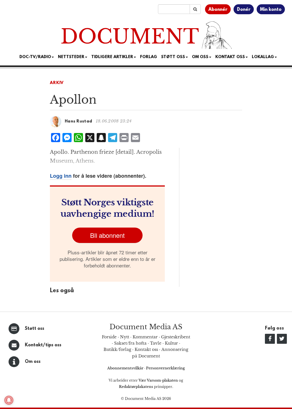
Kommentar (145, 337)
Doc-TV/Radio (35, 57)
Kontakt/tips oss (43, 345)
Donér (243, 9)
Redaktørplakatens (136, 387)
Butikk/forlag (117, 349)
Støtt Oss (173, 57)
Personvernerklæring (165, 368)
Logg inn (61, 175)
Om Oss (200, 57)
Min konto (270, 9)
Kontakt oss (230, 57)
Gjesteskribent (175, 337)
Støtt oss (34, 328)
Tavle (155, 343)
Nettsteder (71, 57)
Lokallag (263, 57)
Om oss (32, 361)
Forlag (148, 57)
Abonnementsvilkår (125, 368)
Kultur (171, 343)
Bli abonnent (107, 235)
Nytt (124, 337)
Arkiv (57, 83)
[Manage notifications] (8, 400)
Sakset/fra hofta (130, 343)
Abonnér (217, 9)
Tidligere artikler (112, 57)
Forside (109, 337)
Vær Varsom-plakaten (158, 380)
